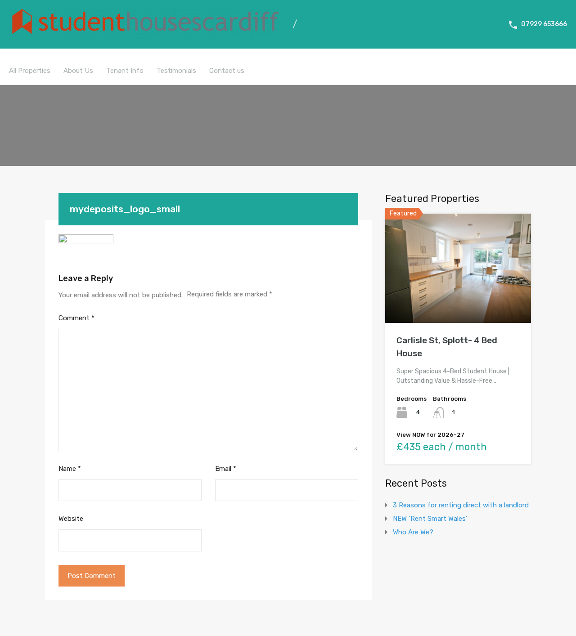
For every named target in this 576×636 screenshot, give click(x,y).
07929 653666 (544, 24)
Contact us (226, 71)
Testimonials (176, 71)
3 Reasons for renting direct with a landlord (461, 505)
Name (69, 469)
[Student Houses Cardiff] (144, 35)
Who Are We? (413, 532)
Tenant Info (125, 71)
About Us (78, 71)
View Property (458, 301)
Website (70, 519)
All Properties (29, 71)
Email (225, 469)
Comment (76, 318)
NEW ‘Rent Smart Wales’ (430, 519)
